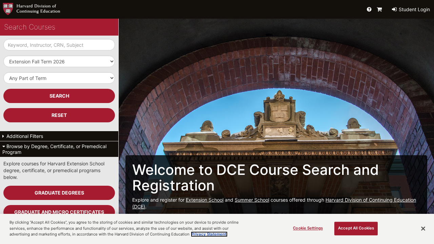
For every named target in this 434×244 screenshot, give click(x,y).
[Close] (423, 228)
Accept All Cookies (356, 228)
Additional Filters (24, 136)
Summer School (252, 200)
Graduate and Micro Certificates (59, 212)
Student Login (413, 9)
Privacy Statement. (209, 234)
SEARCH (59, 96)
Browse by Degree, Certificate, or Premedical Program (54, 149)
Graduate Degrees (59, 193)
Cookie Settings (308, 228)
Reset (59, 115)
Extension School (204, 200)
